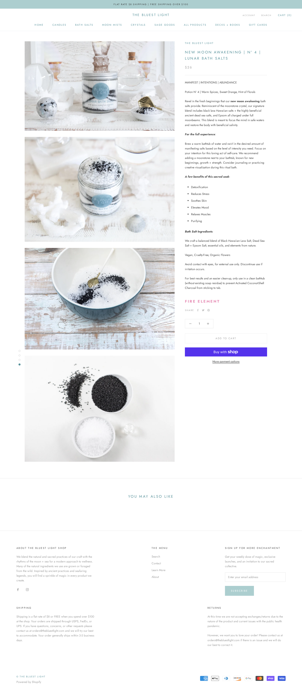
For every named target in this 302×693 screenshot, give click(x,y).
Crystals (138, 25)
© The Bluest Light (31, 676)
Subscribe (239, 591)
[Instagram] (27, 589)
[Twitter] (203, 310)
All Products (195, 25)
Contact (156, 563)
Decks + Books (227, 25)
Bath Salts (84, 25)
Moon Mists (112, 25)
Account (249, 15)
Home (39, 25)
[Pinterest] (208, 310)
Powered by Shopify (28, 682)
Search (266, 15)
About (155, 577)
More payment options (226, 361)
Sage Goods (164, 25)
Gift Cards (258, 25)
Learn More (158, 570)
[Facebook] (198, 310)
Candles (59, 25)
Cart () (285, 15)
